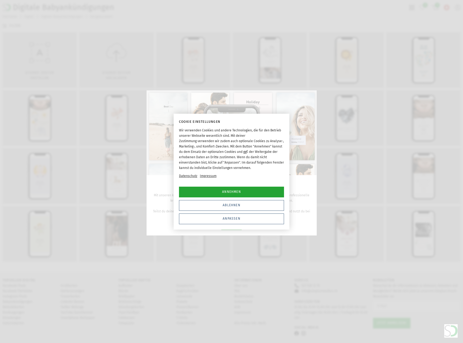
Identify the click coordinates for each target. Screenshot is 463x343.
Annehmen (231, 192)
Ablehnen (231, 205)
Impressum (208, 176)
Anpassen (231, 218)
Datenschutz (188, 176)
